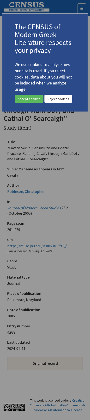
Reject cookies (58, 99)
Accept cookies (29, 99)
